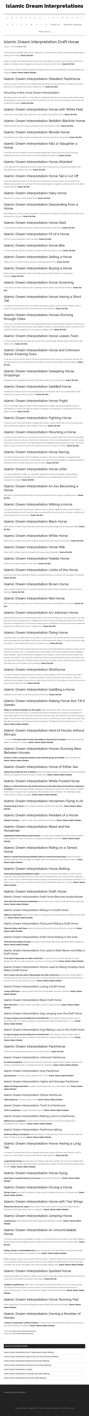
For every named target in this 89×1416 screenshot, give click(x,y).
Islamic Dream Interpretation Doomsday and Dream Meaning (27, 1374)
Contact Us (22, 1392)
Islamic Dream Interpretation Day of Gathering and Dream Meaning (29, 1352)
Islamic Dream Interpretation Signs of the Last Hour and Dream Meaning (31, 1357)
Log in (72, 1408)
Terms (16, 1392)
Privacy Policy (8, 1392)
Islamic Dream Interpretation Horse (24, 1331)
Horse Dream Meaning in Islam (23, 1333)
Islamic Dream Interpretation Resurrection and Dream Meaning (27, 1365)
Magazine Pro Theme (36, 1408)
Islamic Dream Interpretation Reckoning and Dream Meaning (26, 1361)
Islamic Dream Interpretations (44, 6)
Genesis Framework (53, 1408)
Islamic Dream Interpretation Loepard (18, 1369)
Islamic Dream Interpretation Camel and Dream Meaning (25, 1378)
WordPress (65, 1408)
